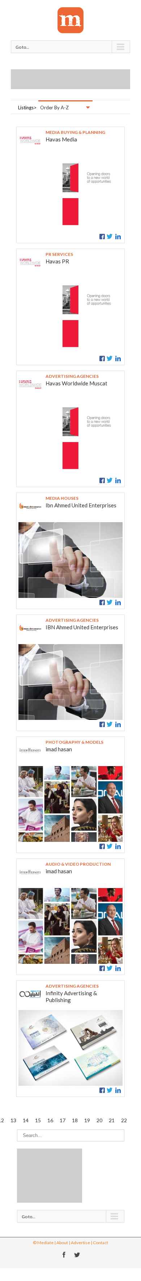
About (62, 1242)
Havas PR (57, 261)
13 (13, 1120)
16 (50, 1120)
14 (26, 1120)
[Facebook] (64, 1255)
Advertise (80, 1242)
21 (112, 1120)
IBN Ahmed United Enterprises (82, 627)
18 (75, 1120)
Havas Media (61, 139)
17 (62, 1120)
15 (38, 1120)
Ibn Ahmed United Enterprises (81, 505)
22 (124, 1120)
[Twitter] (77, 1255)
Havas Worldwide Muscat (76, 383)
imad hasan (59, 749)
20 (99, 1120)
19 (87, 1120)
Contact (100, 1242)
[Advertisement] (76, 78)
